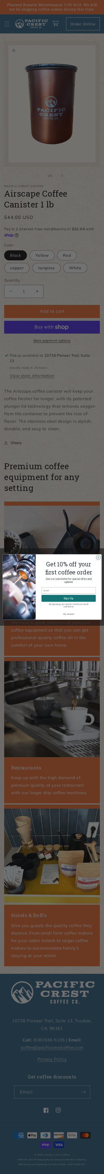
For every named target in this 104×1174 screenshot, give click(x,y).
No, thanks (68, 614)
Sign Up (68, 598)
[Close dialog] (98, 557)
